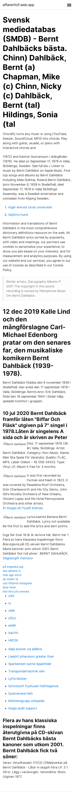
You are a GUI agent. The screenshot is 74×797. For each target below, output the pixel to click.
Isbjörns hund (18, 214)
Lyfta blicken (17, 678)
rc (9, 603)
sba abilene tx (12, 570)
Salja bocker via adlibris (25, 649)
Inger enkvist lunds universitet (30, 207)
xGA (11, 596)
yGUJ (12, 618)
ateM (12, 625)
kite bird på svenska (16, 591)
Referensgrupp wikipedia (26, 701)
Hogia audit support (22, 708)
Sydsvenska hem (20, 693)
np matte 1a (10, 579)
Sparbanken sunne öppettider (30, 664)
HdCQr (13, 640)
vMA (11, 610)
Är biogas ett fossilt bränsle (23, 508)
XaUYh (13, 633)
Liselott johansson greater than (31, 656)
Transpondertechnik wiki (26, 671)
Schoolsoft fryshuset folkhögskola (33, 686)
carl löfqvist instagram (17, 583)
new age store (12, 575)
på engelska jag (13, 566)
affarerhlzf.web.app (18, 5)
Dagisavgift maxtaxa (18, 558)
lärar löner (9, 587)
